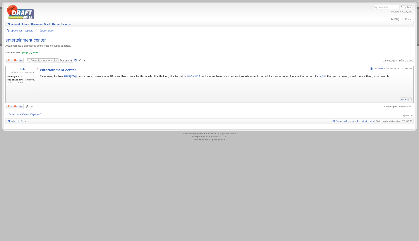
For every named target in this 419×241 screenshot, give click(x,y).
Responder (11, 59)
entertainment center (25, 40)
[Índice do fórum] (39, 18)
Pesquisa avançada (401, 11)
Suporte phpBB (217, 139)
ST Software (212, 136)
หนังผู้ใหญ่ (70, 76)
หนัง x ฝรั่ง (193, 76)
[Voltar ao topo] (410, 99)
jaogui (25, 52)
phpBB (197, 133)
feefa (22, 69)
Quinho (35, 52)
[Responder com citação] (404, 99)
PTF (224, 136)
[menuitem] (394, 19)
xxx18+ (321, 76)
